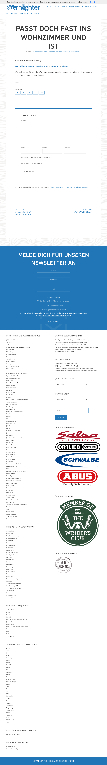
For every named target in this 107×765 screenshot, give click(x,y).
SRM (7, 701)
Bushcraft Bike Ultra (12, 552)
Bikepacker (9, 540)
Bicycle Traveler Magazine (14, 536)
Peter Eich (9, 631)
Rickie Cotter (10, 488)
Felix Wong (9, 397)
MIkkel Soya (9, 462)
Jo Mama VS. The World (13, 430)
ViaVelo (8, 593)
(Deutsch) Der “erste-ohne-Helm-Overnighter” (75, 345)
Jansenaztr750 (10, 423)
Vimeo (65, 66)
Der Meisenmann (11, 388)
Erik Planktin (9, 395)
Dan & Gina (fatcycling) (13, 378)
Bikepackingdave (11, 357)
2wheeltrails (9, 342)
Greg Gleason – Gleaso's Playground (17, 399)
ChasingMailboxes (11, 555)
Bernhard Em (10, 349)
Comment (25, 120)
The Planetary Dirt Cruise (13, 588)
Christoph (58, 342)
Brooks (8, 653)
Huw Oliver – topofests (12, 414)
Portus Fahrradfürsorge (13, 634)
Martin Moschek (11, 447)
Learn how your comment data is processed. (69, 187)
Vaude (8, 713)
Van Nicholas (10, 710)
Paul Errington (10, 473)
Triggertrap (9, 708)
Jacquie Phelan (10, 622)
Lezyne (8, 663)
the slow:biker (10, 502)
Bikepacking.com (11, 545)
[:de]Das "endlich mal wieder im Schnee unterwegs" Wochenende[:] (74, 368)
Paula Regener (10, 476)
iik (7, 419)
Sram (8, 698)
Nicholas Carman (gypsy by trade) (16, 471)
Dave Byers (9, 380)
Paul (7, 677)
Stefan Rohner (10, 497)
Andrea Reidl (10, 610)
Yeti (7, 722)
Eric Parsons (10, 559)
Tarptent (8, 703)
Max (7, 450)
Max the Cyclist (10, 452)
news (17, 82)
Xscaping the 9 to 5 (11, 514)
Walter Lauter (10, 512)
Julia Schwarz (10, 624)
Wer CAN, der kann (73, 212)
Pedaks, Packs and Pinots (13, 478)
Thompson (9, 705)
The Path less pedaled (12, 586)
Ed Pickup (9, 390)
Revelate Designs (11, 682)
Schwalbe (9, 689)
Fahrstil (8, 617)
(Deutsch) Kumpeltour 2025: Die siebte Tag (76, 340)
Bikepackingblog (11, 354)
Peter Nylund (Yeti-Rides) (13, 481)
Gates (8, 660)
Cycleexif (9, 557)
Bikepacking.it (10, 548)
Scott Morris (9, 493)
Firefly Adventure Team (13, 734)
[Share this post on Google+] (36, 92)
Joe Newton (9, 435)
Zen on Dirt (9, 519)
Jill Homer (9, 428)
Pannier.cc (9, 581)
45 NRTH (8, 648)
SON (7, 691)
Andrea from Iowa (11, 345)
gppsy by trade (10, 571)
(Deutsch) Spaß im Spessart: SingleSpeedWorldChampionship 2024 (78, 347)
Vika (7, 509)
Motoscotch (9, 576)
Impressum (91, 7)
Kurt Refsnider (10, 440)
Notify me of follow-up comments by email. (37, 157)
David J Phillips (10, 385)
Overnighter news (50, 52)
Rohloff (8, 684)
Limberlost (9, 629)
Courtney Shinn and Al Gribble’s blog (16, 373)
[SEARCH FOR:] (78, 410)
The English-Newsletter (54, 305)
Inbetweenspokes (11, 421)
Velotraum (9, 715)
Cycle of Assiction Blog (12, 376)
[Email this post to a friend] (42, 92)
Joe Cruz (8, 433)
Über (64, 7)
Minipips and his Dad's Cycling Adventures (18, 464)
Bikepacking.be (10, 543)
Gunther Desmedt (11, 404)
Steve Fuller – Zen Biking (13, 500)
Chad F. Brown (10, 361)
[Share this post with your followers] (24, 92)
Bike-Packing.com (11, 538)
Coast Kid (9, 371)
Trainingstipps (74, 52)
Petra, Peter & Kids (11, 483)
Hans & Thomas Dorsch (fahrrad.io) (16, 619)
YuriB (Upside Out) (11, 516)
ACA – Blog (9, 533)
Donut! (55, 66)
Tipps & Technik (63, 52)
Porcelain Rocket (11, 679)
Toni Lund (9, 507)
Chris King (9, 658)
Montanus (9, 574)
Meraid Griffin (10, 454)
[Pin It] (29, 92)
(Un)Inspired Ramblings (13, 340)
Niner (8, 670)
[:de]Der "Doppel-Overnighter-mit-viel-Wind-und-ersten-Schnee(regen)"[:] (76, 371)
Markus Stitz (10, 445)
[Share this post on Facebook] (17, 92)
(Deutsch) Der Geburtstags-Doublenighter (75, 342)
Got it (92, 2)
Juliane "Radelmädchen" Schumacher (17, 627)
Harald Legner (10, 407)
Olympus (8, 672)
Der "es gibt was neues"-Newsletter (54, 310)
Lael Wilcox (9, 442)
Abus (7, 651)
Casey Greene (10, 359)
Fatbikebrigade (10, 567)
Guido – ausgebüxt (11, 402)
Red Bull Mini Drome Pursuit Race (31, 66)
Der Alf (8, 615)
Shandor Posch (10, 495)
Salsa (8, 686)
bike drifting (9, 352)
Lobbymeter (76, 7)
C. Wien (8, 612)
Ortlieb (8, 674)
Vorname (53, 270)
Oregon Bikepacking (12, 579)
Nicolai (8, 667)
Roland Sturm (10, 490)
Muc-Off (8, 665)
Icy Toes (8, 416)
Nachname (53, 280)
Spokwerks (9, 696)
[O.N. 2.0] (23, 7)
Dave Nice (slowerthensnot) (14, 383)
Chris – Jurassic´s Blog (12, 366)
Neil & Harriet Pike (11, 466)
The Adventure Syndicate (13, 583)
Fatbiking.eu (9, 569)
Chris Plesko (9, 368)
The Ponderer (10, 636)
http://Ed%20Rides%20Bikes (14, 411)
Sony (7, 693)
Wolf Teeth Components (13, 720)
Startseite (53, 7)
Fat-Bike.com (10, 564)
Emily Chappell (10, 392)
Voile (7, 717)
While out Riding (11, 595)
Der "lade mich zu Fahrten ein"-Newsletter (54, 301)
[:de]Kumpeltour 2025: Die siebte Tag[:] (66, 363)
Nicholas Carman (11, 469)
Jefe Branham (10, 426)
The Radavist (10, 591)
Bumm (8, 655)
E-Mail (53, 289)
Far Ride (8, 562)
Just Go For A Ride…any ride (14, 438)
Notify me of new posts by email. (33, 163)
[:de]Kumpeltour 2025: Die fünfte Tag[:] (66, 366)
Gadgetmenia (38, 52)
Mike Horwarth (10, 459)
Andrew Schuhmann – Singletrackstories (18, 347)
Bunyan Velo (10, 550)
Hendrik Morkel (10, 409)
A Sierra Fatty (10, 531)
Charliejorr (9, 364)
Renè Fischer (10, 485)
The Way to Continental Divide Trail (16, 504)
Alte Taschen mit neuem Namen (34, 212)
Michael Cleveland (11, 457)
